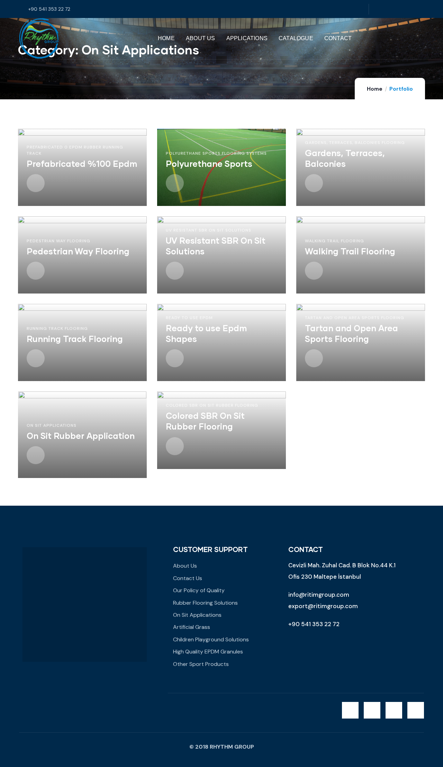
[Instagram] (392, 9)
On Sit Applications (51, 425)
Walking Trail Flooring (334, 241)
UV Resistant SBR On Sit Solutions (208, 230)
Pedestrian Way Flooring (58, 241)
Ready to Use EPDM (189, 318)
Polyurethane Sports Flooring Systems (216, 153)
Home (374, 88)
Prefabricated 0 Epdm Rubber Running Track (75, 150)
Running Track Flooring (57, 328)
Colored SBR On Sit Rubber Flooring (212, 405)
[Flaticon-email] (420, 9)
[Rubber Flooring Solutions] (38, 38)
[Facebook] (377, 9)
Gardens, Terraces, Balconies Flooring (355, 142)
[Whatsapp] (406, 9)
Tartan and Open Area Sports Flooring (354, 318)
